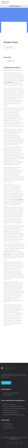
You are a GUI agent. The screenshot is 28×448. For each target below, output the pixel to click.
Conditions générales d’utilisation (11, 393)
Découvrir (6, 382)
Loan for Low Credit (17, 199)
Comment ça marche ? (8, 428)
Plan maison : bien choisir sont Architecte (13, 406)
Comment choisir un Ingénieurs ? (11, 410)
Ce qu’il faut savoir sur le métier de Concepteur (14, 408)
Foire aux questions (7, 424)
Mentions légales (7, 395)
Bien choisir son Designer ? (9, 404)
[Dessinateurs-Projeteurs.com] (7, 2)
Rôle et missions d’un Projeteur (10, 412)
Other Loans (7, 254)
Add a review (9, 47)
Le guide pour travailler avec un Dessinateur (13, 414)
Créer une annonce (14, 6)
